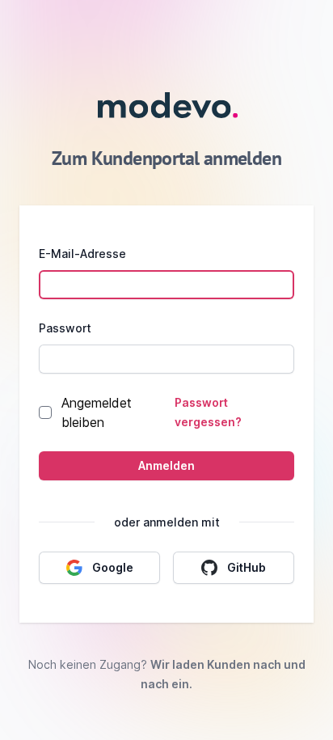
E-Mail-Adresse (82, 253)
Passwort (65, 328)
